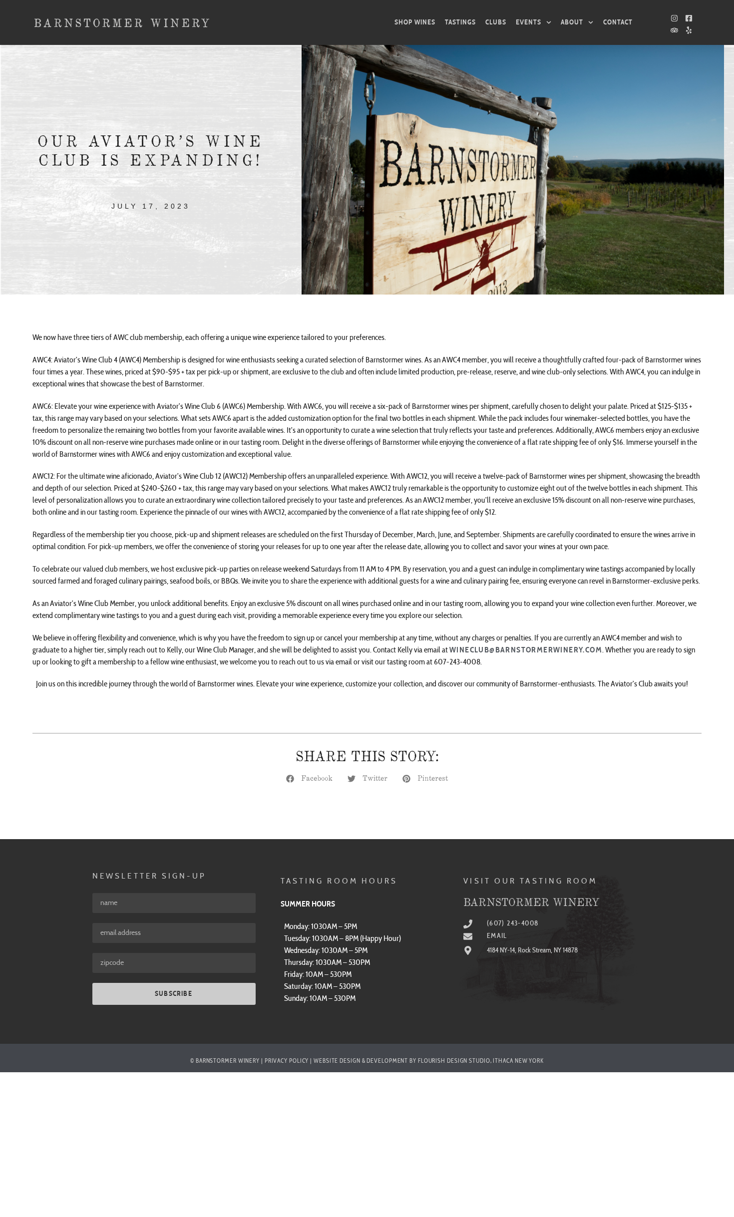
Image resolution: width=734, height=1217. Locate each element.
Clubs (495, 22)
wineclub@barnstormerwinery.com (525, 650)
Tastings (460, 22)
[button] (309, 778)
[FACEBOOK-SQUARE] (689, 18)
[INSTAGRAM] (674, 18)
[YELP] (689, 30)
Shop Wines (414, 22)
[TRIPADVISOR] (674, 30)
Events (528, 22)
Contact (618, 22)
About (572, 22)
